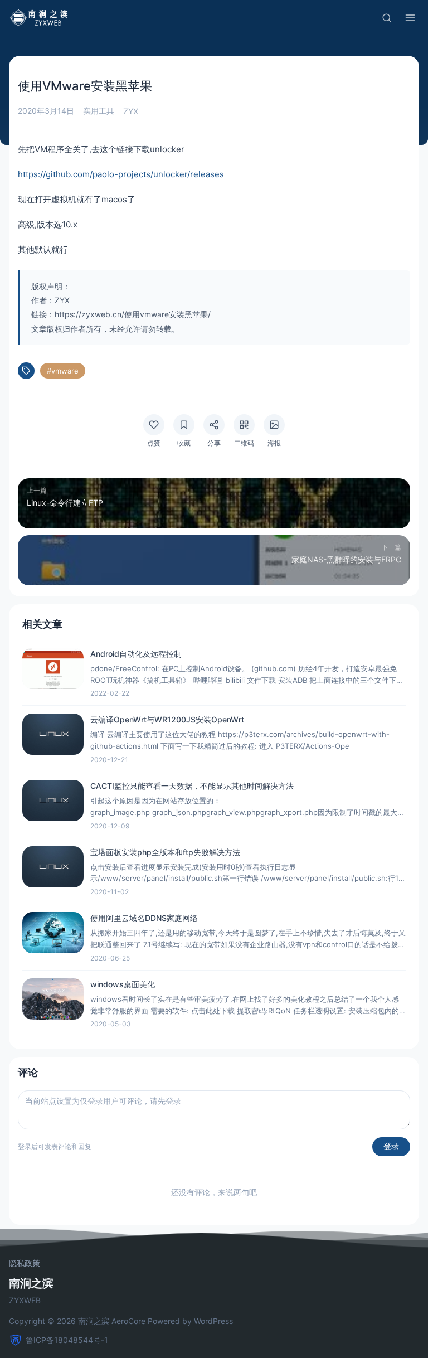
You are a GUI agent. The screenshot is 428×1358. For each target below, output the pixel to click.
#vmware (63, 370)
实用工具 (98, 110)
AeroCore (128, 1321)
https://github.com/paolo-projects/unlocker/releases (121, 174)
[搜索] (387, 18)
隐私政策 (24, 1263)
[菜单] (410, 18)
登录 (391, 1146)
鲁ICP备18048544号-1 (67, 1340)
